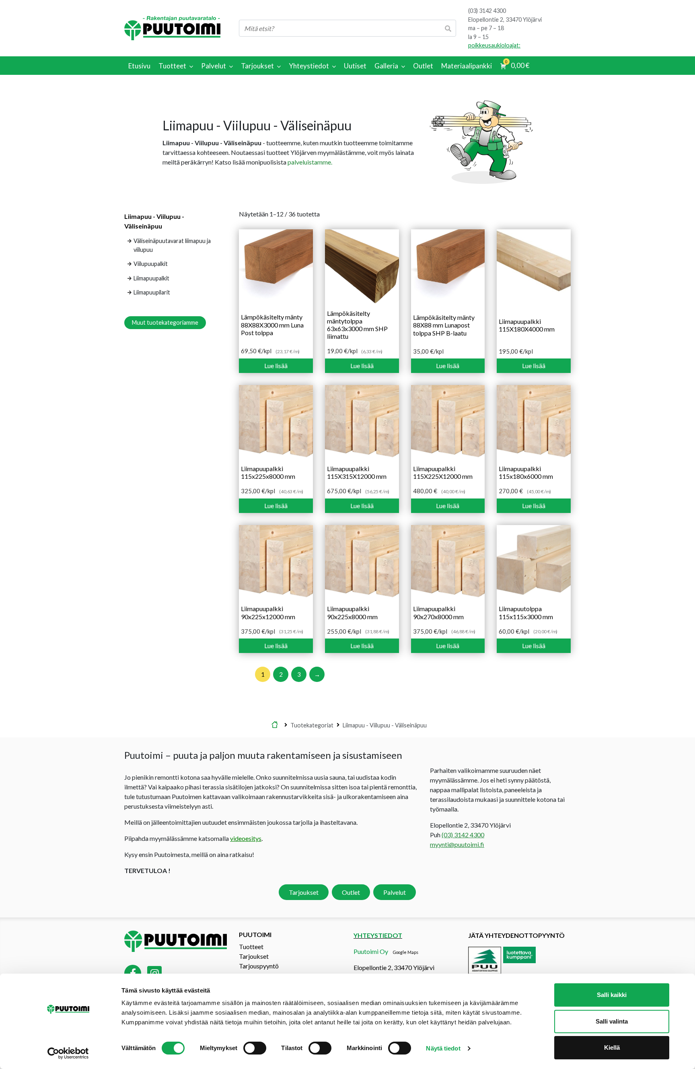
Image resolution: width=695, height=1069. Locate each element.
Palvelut (394, 892)
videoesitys (245, 838)
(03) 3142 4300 (487, 10)
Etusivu (274, 725)
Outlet (351, 892)
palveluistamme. (310, 162)
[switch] (254, 1048)
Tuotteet (251, 946)
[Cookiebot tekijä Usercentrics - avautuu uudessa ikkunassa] (68, 1053)
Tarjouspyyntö (259, 966)
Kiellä (612, 1047)
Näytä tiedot (443, 1048)
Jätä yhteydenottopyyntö (516, 935)
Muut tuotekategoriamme (165, 322)
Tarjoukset (304, 892)
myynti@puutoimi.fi (457, 844)
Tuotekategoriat (311, 724)
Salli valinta (612, 1021)
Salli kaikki (612, 994)
